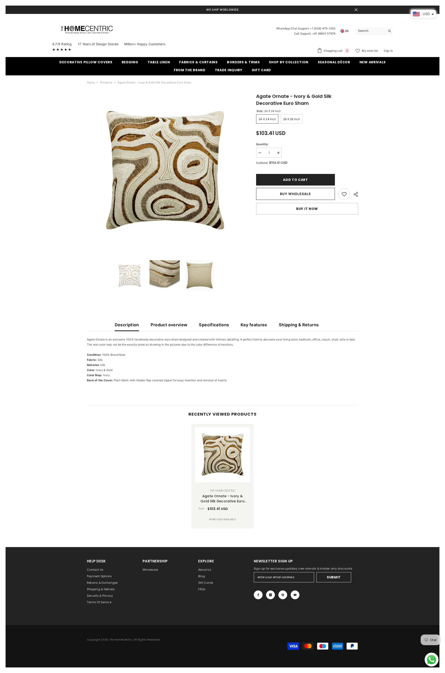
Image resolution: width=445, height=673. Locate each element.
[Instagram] (270, 594)
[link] (344, 194)
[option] (164, 170)
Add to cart (295, 179)
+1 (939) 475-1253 (322, 28)
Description (127, 324)
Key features (254, 324)
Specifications (214, 324)
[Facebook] (258, 594)
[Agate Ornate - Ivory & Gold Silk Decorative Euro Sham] (222, 454)
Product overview (169, 324)
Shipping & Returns (299, 324)
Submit (334, 577)
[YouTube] (295, 594)
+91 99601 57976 (324, 33)
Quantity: (262, 144)
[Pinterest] (282, 594)
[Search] (374, 31)
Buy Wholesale (295, 194)
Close (356, 10)
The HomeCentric (223, 491)
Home (91, 82)
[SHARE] (354, 194)
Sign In (388, 50)
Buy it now (307, 208)
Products (106, 82)
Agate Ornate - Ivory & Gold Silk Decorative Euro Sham (222, 499)
